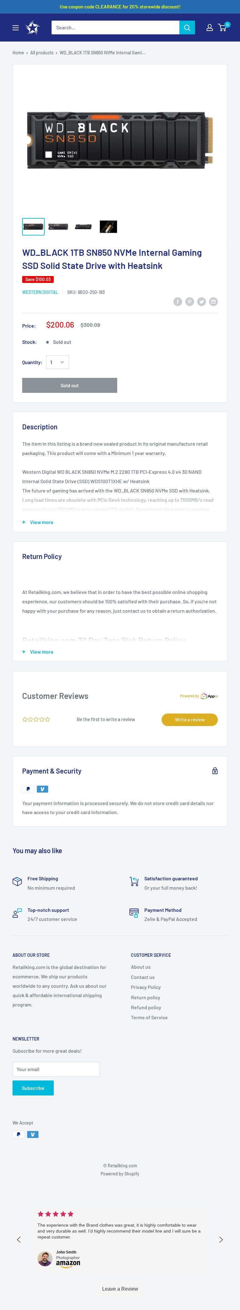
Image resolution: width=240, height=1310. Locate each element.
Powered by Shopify (120, 1173)
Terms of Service (149, 1017)
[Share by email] (213, 301)
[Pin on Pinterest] (189, 301)
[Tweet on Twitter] (201, 301)
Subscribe (33, 1088)
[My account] (210, 27)
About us (141, 967)
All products (41, 52)
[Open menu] (15, 27)
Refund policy (146, 1007)
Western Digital (40, 292)
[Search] (187, 27)
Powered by (189, 696)
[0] (222, 27)
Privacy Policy (146, 987)
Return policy (145, 997)
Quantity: (32, 362)
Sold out (70, 385)
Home (18, 52)
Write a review (190, 719)
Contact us (143, 977)
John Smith (66, 1252)
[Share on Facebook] (177, 301)
